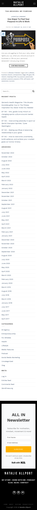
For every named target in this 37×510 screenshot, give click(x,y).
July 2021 (5, 212)
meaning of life (12, 77)
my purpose (21, 77)
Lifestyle (15, 16)
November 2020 (8, 244)
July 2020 (5, 259)
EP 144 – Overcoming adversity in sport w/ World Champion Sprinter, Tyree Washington (18, 123)
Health (4, 342)
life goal (29, 75)
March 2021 (6, 228)
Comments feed (8, 384)
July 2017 (5, 307)
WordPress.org (7, 388)
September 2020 (8, 252)
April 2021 (5, 224)
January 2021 (7, 236)
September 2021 (8, 204)
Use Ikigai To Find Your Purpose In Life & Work (18, 20)
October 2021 (7, 200)
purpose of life (18, 79)
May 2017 (5, 315)
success (11, 81)
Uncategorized (7, 361)
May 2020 (5, 267)
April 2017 (5, 319)
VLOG (10, 483)
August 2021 (6, 208)
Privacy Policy (28, 504)
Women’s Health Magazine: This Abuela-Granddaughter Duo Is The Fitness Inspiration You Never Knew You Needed (17, 105)
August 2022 (7, 161)
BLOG (16, 483)
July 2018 (5, 295)
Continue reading (18, 65)
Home (6, 504)
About (11, 504)
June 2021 (6, 216)
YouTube (18, 504)
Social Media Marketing (11, 357)
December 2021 (8, 192)
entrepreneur (17, 75)
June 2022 (6, 169)
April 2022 (6, 176)
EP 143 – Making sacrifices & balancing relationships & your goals (17, 131)
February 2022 (7, 184)
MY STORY (6, 480)
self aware (27, 79)
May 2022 (5, 173)
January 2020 (7, 283)
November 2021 (8, 196)
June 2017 (6, 311)
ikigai (24, 75)
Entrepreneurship (9, 334)
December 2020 (8, 240)
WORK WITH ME (19, 480)
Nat (30, 27)
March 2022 (6, 180)
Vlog (3, 365)
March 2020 (6, 275)
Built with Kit (18, 462)
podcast (4, 79)
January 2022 (7, 188)
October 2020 (7, 248)
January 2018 (7, 303)
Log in (4, 376)
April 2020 (6, 271)
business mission (7, 75)
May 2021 (5, 220)
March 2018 (6, 299)
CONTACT (24, 483)
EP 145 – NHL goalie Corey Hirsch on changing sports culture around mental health (17, 114)
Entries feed (6, 380)
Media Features (8, 350)
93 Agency (6, 330)
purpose (10, 79)
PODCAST (31, 480)
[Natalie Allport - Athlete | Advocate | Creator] (18, 3)
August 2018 (6, 291)
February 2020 (7, 279)
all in (27, 72)
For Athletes (6, 338)
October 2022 (7, 157)
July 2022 (5, 165)
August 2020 (7, 255)
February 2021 (7, 232)
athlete (31, 72)
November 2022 (8, 153)
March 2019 (6, 287)
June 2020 (6, 263)
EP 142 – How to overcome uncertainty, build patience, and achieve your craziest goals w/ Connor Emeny (18, 139)
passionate (29, 77)
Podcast (22, 16)
